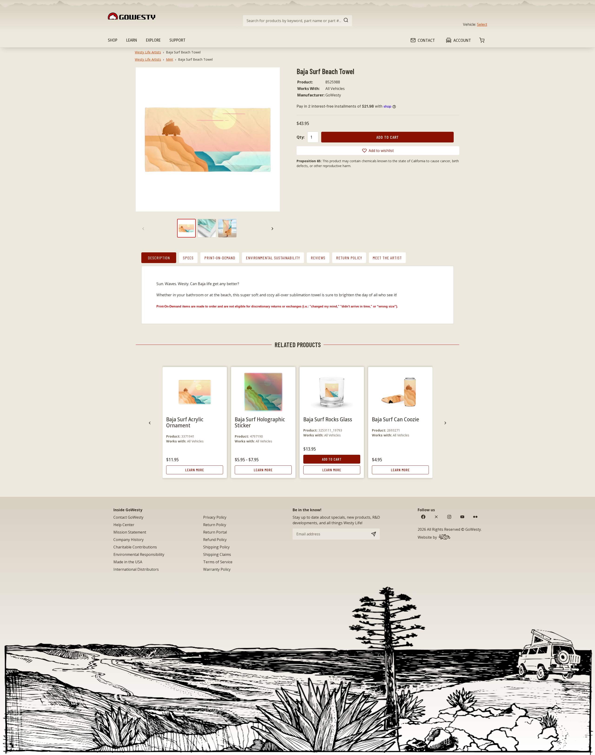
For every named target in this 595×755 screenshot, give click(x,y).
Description (159, 257)
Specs (188, 257)
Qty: (300, 137)
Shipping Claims (217, 554)
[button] (378, 150)
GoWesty (473, 529)
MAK (169, 59)
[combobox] (297, 20)
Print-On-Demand (219, 257)
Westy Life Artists (148, 52)
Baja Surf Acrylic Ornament (184, 422)
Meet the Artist (387, 257)
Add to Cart (332, 459)
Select (482, 24)
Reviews (318, 257)
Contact (426, 40)
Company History (128, 539)
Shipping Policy (216, 547)
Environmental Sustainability (273, 257)
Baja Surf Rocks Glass (327, 419)
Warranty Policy (217, 569)
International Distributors (136, 569)
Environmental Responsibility (138, 554)
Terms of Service (217, 561)
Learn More (194, 470)
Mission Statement (129, 532)
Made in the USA (127, 561)
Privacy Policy (214, 517)
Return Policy (349, 257)
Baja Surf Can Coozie (395, 419)
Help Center (123, 524)
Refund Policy (215, 539)
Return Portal (215, 532)
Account (462, 40)
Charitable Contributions (135, 547)
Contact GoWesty (128, 517)
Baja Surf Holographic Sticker (260, 422)
